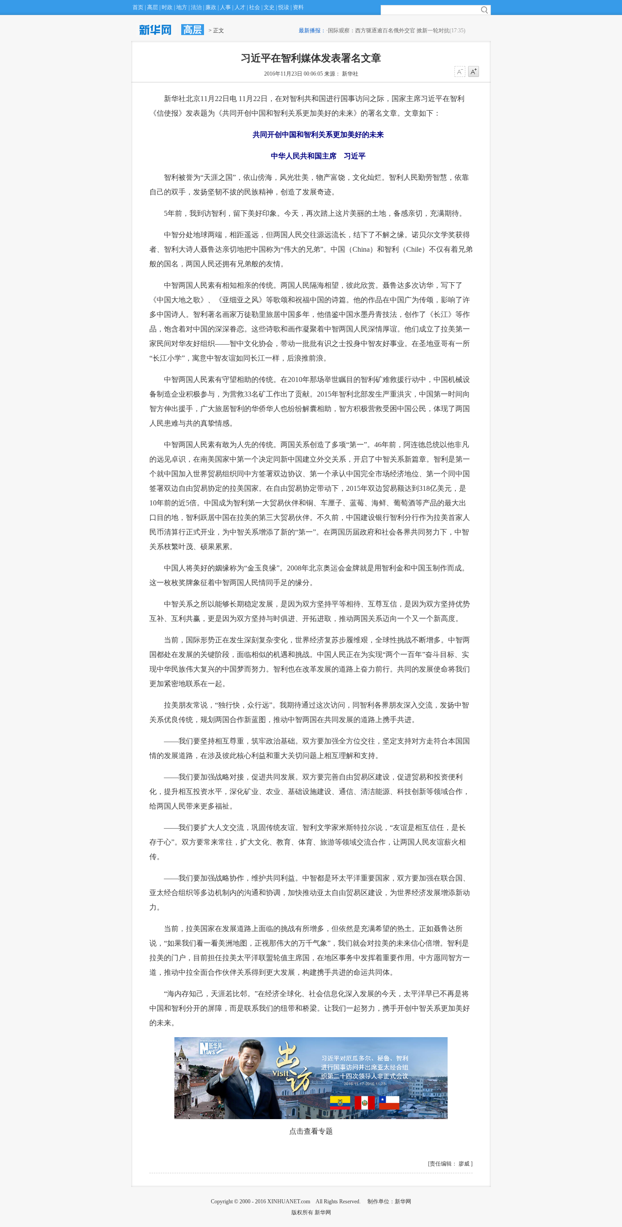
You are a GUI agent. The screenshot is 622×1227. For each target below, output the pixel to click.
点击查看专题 (311, 1131)
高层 (152, 7)
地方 (181, 7)
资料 (298, 7)
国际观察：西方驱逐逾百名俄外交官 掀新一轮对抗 (388, 30)
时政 (167, 7)
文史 (269, 7)
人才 (240, 7)
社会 (254, 7)
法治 (196, 7)
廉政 (210, 7)
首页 (138, 7)
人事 (225, 7)
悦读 (283, 7)
